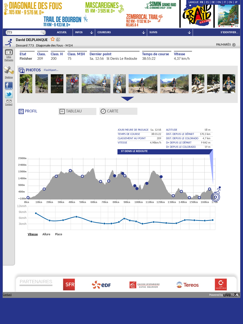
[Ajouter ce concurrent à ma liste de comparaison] (58, 39)
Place (58, 234)
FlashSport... (51, 70)
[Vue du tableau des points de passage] (62, 111)
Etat (23, 54)
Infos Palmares (9, 58)
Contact (8, 104)
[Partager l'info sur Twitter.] (9, 94)
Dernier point (101, 54)
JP (236, 2)
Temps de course (155, 54)
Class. (41, 54)
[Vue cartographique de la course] (103, 111)
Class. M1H (76, 54)
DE (213, 2)
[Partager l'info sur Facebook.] (9, 85)
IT (225, 2)
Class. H (57, 54)
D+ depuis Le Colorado (181, 147)
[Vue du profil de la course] (21, 111)
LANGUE (194, 2)
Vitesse (179, 54)
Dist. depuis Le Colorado (182, 138)
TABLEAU (74, 111)
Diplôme (9, 77)
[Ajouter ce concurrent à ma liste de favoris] (53, 39)
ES (207, 2)
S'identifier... (229, 32)
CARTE (112, 111)
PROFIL (31, 111)
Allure (46, 234)
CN (230, 2)
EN (219, 2)
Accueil (62, 32)
